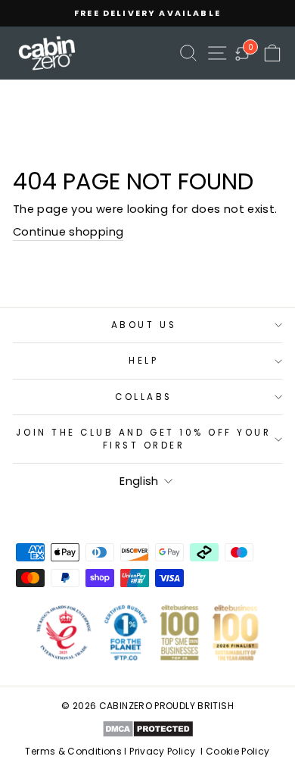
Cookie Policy (238, 751)
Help (143, 361)
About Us (143, 325)
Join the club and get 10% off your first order (143, 439)
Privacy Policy (162, 751)
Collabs (143, 397)
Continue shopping (68, 231)
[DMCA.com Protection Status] (148, 729)
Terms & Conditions (73, 751)
